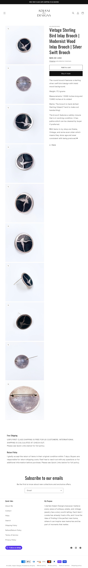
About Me (9, 506)
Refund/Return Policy (13, 530)
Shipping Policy (11, 525)
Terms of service (64, 565)
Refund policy (41, 565)
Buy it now (66, 74)
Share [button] (54, 145)
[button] (4, 13)
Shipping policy (76, 565)
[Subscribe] (60, 490)
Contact (8, 511)
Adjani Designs (17, 565)
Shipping (52, 61)
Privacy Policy (10, 540)
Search (8, 520)
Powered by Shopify (28, 565)
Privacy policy (52, 565)
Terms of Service (11, 535)
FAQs (7, 515)
